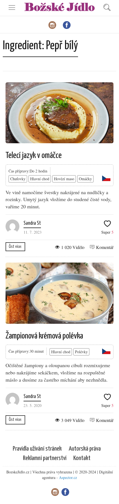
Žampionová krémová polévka (44, 336)
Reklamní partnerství (44, 458)
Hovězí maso (64, 178)
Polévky (81, 351)
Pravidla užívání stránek (37, 449)
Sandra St (32, 223)
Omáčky (85, 178)
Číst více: (15, 246)
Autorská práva (85, 449)
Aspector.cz (68, 477)
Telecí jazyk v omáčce (34, 155)
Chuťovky (17, 178)
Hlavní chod (39, 178)
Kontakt (81, 458)
